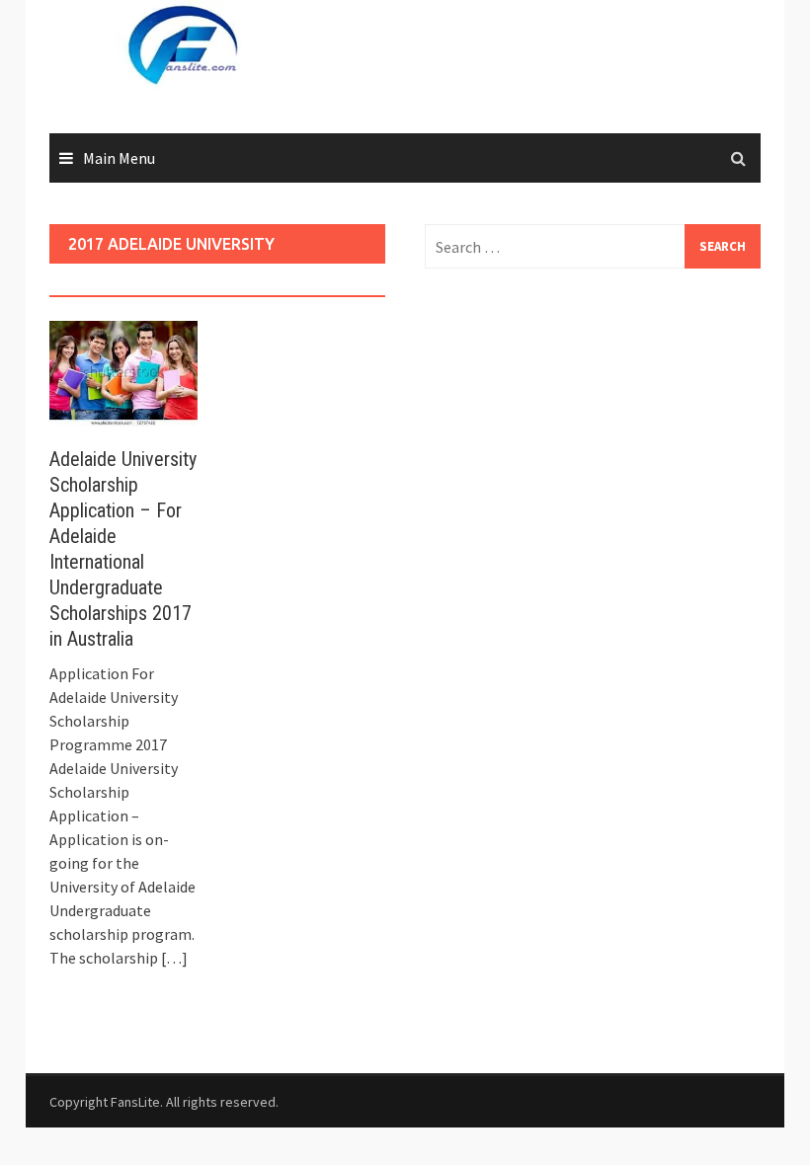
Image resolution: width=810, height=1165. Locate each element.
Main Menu (119, 158)
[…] (173, 958)
